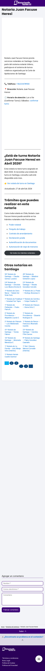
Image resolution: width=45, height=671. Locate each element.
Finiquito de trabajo (17, 229)
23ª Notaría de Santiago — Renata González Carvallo (30, 284)
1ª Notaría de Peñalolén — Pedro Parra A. (12, 307)
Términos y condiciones (10, 658)
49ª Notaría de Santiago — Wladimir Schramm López (30, 276)
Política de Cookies (8, 663)
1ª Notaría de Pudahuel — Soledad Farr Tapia (13, 300)
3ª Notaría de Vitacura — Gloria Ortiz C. (31, 306)
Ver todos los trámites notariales (22, 253)
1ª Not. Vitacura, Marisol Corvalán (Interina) (29, 348)
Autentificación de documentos (22, 242)
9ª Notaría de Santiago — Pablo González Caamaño (31, 340)
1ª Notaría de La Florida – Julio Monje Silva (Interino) (13, 348)
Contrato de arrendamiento (20, 233)
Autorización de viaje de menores (23, 247)
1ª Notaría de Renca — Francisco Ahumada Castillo (31, 323)
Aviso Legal (6, 660)
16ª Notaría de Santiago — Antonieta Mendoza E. (13, 340)
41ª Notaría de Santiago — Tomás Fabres (12, 332)
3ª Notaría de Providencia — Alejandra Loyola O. (12, 315)
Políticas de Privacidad (10, 665)
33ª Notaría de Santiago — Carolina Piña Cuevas (30, 332)
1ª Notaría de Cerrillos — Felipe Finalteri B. (31, 300)
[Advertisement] (22, 35)
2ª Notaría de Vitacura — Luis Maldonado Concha (13, 323)
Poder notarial (15, 225)
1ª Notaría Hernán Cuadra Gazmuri (11, 355)
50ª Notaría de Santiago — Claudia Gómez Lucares (12, 276)
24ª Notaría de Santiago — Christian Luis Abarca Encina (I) (13, 284)
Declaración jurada (17, 238)
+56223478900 (22, 84)
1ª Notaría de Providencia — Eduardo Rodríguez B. (31, 315)
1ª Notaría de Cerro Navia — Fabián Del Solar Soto (12, 293)
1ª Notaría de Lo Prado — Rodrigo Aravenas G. (31, 292)
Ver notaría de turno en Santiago (21, 183)
